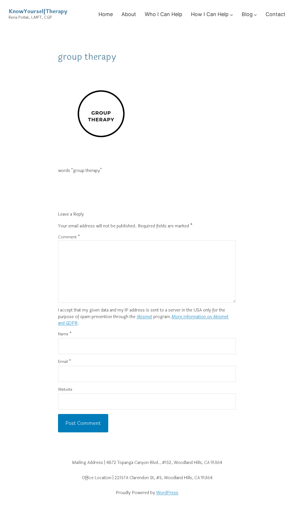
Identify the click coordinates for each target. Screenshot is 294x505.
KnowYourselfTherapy (38, 11)
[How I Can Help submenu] (231, 14)
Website (65, 389)
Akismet (144, 317)
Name (65, 334)
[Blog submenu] (255, 14)
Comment (69, 237)
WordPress (167, 492)
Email (64, 362)
